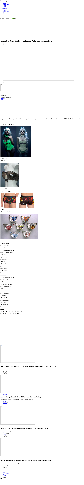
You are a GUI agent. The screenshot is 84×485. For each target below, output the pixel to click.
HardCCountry (3, 302)
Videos (4, 6)
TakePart (2, 209)
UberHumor (2, 288)
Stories (4, 3)
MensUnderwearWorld (4, 268)
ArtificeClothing (3, 158)
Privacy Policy (6, 473)
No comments (5, 403)
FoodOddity (2, 261)
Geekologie (2, 247)
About (4, 472)
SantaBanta (2, 315)
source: (2, 317)
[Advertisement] (42, 30)
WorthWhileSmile (3, 295)
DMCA (4, 474)
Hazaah (2, 309)
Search (14, 18)
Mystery (4, 5)
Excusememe (3, 275)
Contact (4, 475)
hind (3, 370)
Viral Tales (4, 401)
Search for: (2, 17)
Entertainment (6, 4)
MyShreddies (2, 254)
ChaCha (2, 281)
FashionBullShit (3, 188)
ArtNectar (2, 240)
